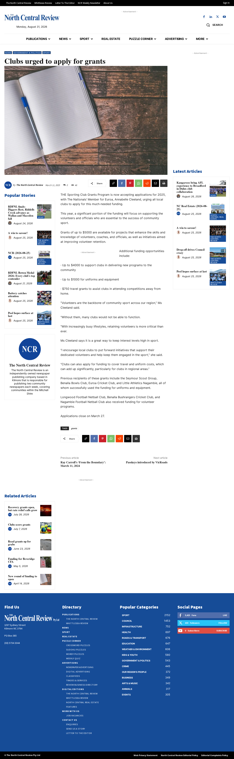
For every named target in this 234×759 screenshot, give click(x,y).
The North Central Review (29, 185)
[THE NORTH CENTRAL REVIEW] (31, 17)
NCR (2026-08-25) (19, 253)
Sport (46, 53)
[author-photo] (10, 223)
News (8, 53)
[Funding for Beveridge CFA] (46, 562)
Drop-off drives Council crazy (191, 251)
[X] (217, 16)
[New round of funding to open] (46, 579)
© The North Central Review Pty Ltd (22, 755)
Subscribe (221, 630)
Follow (222, 623)
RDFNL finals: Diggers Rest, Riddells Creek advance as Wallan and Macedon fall (21, 212)
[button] (213, 25)
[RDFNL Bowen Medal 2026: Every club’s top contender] (44, 277)
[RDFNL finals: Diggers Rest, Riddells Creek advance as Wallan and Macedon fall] (44, 211)
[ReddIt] (147, 183)
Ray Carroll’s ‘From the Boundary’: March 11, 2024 (83, 464)
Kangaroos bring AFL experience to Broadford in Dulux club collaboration (191, 187)
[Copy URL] (113, 183)
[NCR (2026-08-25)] (44, 258)
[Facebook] (203, 16)
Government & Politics (27, 53)
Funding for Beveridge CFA (21, 560)
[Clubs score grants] (46, 528)
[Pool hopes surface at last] (44, 318)
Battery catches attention (17, 294)
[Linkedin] (210, 16)
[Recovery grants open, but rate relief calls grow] (46, 510)
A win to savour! (18, 233)
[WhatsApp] (138, 183)
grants (74, 428)
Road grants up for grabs (19, 542)
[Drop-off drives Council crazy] (218, 255)
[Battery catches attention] (44, 298)
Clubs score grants (19, 524)
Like (225, 615)
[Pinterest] (130, 183)
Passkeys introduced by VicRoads (146, 462)
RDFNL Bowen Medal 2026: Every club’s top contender (21, 276)
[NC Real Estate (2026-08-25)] (218, 212)
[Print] (163, 183)
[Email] (155, 183)
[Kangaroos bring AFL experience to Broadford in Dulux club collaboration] (218, 188)
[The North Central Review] (8, 185)
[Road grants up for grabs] (46, 544)
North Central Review (42, 262)
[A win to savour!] (44, 238)
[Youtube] (224, 16)
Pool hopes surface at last (20, 314)
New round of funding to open (22, 577)
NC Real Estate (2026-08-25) (192, 207)
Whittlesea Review (43, 323)
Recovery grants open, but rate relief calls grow (22, 508)
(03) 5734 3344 (12, 643)
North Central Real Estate (217, 217)
